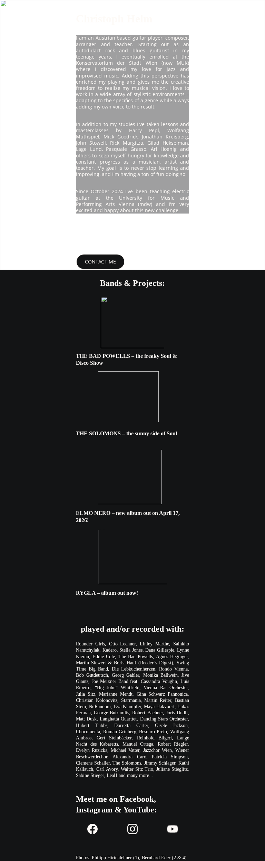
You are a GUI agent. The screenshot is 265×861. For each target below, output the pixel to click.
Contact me (100, 261)
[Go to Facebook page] (96, 829)
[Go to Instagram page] (136, 829)
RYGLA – (88, 593)
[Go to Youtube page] (172, 829)
